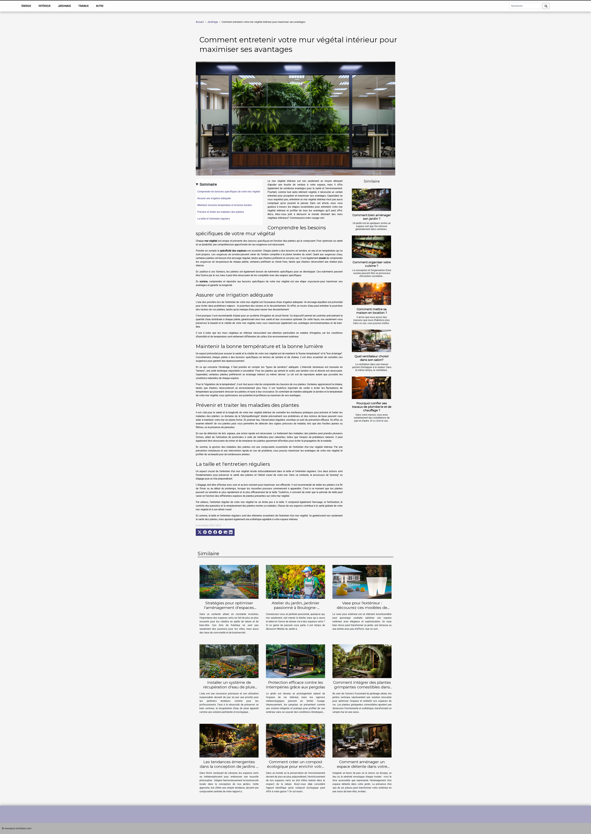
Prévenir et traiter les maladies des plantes (220, 211)
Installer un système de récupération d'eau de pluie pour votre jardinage (229, 687)
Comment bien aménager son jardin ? (371, 216)
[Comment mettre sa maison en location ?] (371, 293)
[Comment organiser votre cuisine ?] (371, 247)
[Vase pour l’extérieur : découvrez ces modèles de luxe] (362, 581)
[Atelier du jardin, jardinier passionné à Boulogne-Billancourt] (295, 581)
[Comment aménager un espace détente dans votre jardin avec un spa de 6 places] (362, 740)
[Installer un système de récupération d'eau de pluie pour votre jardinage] (229, 661)
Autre (99, 5)
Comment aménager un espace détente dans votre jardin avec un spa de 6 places (362, 766)
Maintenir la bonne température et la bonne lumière (224, 205)
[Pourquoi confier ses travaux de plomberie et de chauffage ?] (371, 388)
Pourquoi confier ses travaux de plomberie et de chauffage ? (371, 406)
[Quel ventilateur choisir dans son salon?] (371, 341)
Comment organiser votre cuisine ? (372, 264)
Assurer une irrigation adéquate (214, 198)
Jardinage (64, 5)
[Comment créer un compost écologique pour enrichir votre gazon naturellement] (295, 740)
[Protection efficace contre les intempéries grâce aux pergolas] (295, 661)
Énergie (26, 5)
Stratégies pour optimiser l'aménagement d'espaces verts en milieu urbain (229, 607)
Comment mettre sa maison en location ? (371, 310)
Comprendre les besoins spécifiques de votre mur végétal (228, 191)
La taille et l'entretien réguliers (213, 218)
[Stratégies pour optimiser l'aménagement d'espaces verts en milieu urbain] (229, 581)
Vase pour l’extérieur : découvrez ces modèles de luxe (362, 607)
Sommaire (208, 184)
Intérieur (44, 5)
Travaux (83, 5)
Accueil (200, 21)
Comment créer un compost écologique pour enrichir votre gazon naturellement (295, 766)
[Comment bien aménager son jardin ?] (371, 200)
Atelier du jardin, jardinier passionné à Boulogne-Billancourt (295, 607)
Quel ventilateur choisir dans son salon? (372, 358)
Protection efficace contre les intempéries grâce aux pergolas (295, 684)
